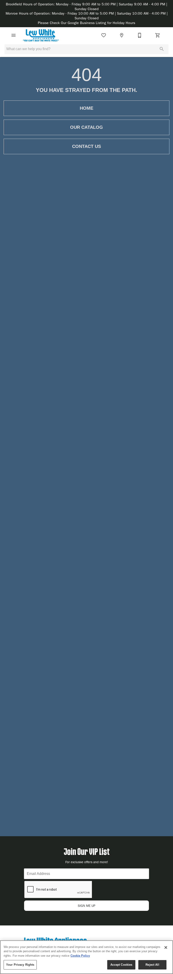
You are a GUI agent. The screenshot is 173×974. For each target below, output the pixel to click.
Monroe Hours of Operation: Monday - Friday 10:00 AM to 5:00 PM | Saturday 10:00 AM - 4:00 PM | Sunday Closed (87, 15)
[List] (103, 35)
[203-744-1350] (139, 35)
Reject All (152, 964)
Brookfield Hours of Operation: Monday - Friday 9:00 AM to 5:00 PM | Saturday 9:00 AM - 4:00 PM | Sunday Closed (86, 6)
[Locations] (121, 35)
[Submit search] (162, 49)
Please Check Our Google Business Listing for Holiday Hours (86, 23)
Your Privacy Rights (20, 964)
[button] (13, 35)
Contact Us (86, 146)
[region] (86, 957)
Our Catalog (86, 127)
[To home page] (41, 35)
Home (86, 108)
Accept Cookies (121, 964)
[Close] (166, 947)
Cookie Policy (80, 955)
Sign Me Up (86, 906)
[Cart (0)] (157, 35)
